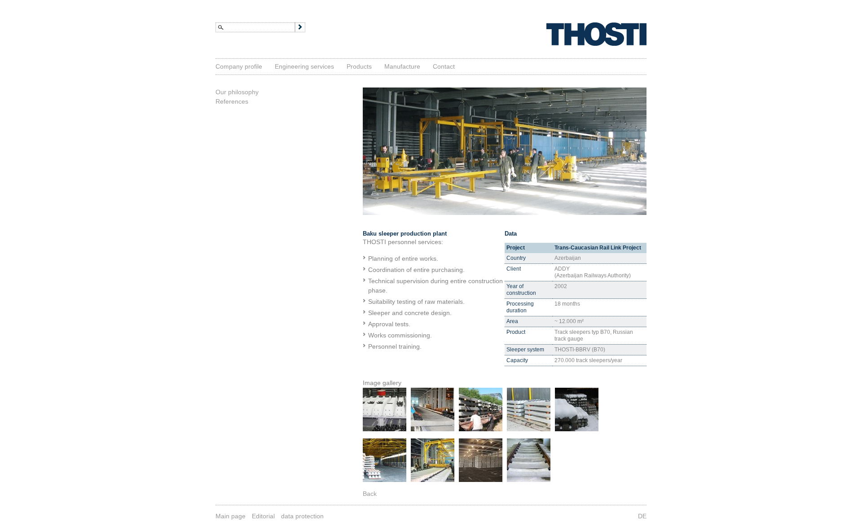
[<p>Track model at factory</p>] (528, 479)
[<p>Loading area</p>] (576, 429)
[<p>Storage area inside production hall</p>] (480, 479)
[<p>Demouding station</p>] (432, 479)
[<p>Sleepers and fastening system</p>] (384, 429)
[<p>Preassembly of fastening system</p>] (432, 429)
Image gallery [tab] (382, 382)
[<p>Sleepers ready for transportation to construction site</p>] (480, 429)
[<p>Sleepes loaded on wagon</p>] (528, 429)
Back (370, 493)
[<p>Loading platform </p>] (384, 479)
